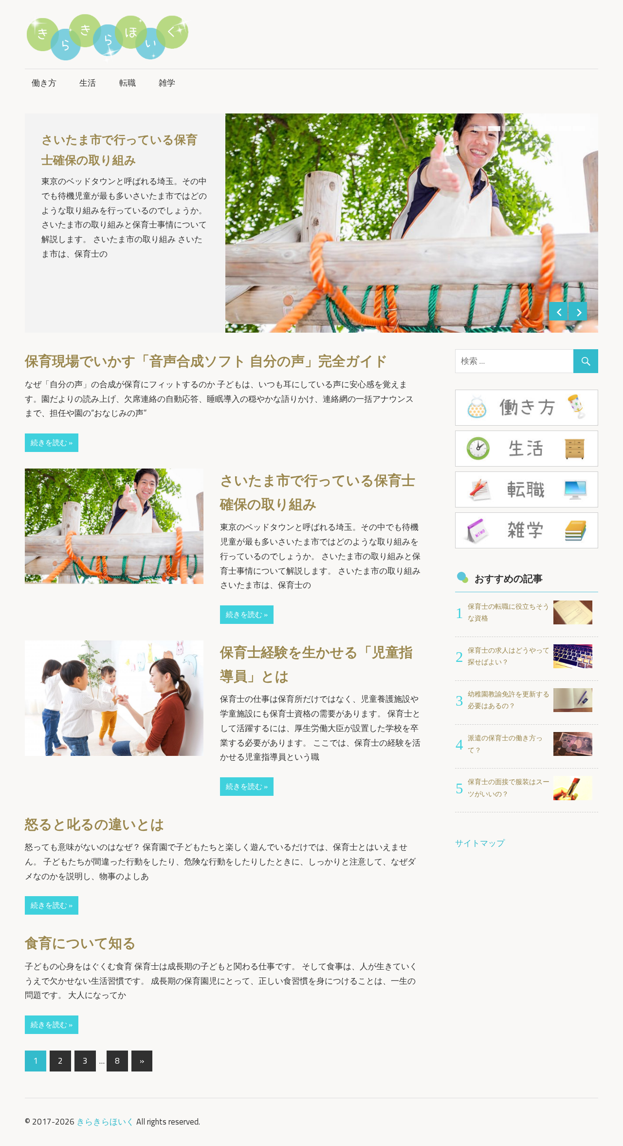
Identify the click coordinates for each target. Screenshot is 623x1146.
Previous (558, 311)
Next (577, 311)
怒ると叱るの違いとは (95, 824)
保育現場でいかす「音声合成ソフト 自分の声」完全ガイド (206, 361)
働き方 (44, 82)
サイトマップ (480, 843)
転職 (127, 82)
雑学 (167, 82)
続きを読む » (52, 442)
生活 (87, 82)
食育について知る (80, 943)
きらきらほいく (105, 1121)
